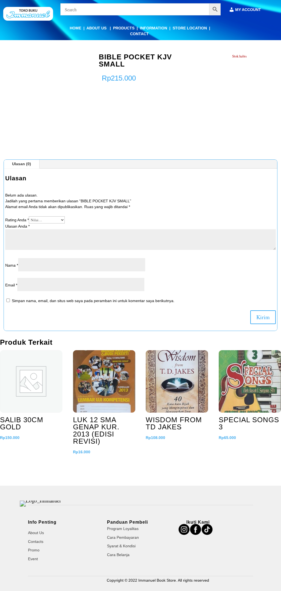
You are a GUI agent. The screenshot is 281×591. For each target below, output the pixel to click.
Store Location (190, 28)
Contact (139, 34)
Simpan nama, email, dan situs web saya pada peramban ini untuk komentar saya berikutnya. (93, 301)
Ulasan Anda (17, 226)
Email (11, 285)
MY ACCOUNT (248, 10)
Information (153, 28)
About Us (97, 28)
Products (123, 28)
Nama (11, 265)
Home (75, 28)
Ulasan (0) (21, 164)
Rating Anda (17, 220)
